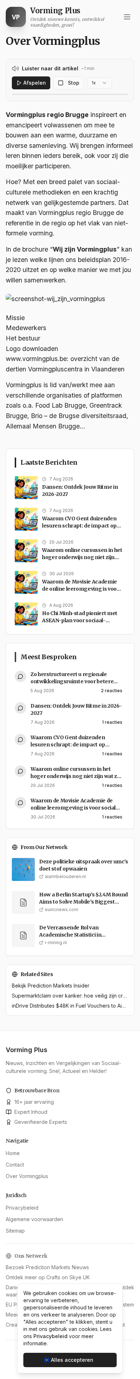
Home (13, 1153)
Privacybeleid (22, 1208)
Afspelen (34, 83)
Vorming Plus (26, 1050)
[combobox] (99, 83)
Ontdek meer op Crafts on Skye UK (48, 1277)
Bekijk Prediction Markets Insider (50, 985)
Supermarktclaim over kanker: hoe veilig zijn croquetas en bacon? (70, 996)
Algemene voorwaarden (34, 1219)
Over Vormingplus (27, 1176)
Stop (73, 83)
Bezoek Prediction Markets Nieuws (47, 1267)
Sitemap (15, 1231)
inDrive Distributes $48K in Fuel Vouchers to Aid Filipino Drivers (70, 1006)
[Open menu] (127, 17)
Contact (15, 1165)
